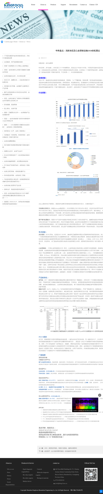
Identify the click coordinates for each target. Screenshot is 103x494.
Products (53, 4)
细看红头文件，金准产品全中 (13, 151)
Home (33, 4)
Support (63, 4)
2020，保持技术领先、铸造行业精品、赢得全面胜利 (60, 448)
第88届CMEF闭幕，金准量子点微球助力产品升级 (15, 87)
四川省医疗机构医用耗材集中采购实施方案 (16, 146)
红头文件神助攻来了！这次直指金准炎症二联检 (16, 156)
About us (43, 4)
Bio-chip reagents (27, 475)
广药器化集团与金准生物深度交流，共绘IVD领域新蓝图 (16, 57)
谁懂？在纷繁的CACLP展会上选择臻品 (16, 66)
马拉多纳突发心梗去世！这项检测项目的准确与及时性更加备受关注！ (16, 180)
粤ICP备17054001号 (77, 490)
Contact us (83, 4)
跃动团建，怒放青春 (10, 104)
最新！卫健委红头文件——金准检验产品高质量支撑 (16, 113)
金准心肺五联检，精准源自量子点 (14, 171)
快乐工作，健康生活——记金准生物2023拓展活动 (16, 81)
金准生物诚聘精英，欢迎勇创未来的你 (16, 161)
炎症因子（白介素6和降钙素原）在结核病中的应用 (60, 451)
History (8, 475)
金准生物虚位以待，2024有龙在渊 (14, 76)
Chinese (91, 4)
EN (97, 4)
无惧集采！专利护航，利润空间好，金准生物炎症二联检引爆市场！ (16, 136)
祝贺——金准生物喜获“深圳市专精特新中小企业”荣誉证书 (16, 120)
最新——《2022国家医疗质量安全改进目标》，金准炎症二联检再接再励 (16, 126)
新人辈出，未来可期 (10, 108)
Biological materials (42, 478)
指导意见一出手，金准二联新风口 (14, 131)
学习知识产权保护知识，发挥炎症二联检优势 (16, 166)
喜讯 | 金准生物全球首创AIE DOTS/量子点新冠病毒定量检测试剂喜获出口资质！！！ (15, 196)
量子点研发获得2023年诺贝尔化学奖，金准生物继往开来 (16, 93)
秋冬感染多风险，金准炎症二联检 (14, 175)
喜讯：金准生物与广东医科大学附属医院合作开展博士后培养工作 (16, 99)
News (28, 42)
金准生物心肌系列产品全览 (12, 185)
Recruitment (73, 4)
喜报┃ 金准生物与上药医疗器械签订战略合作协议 (16, 71)
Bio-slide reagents (27, 478)
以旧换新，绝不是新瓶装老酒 (13, 62)
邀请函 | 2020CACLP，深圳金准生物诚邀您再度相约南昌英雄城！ (16, 203)
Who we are (10, 469)
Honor (8, 479)
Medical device (26, 481)
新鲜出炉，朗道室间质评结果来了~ (15, 189)
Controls (39, 469)
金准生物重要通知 (9, 141)
